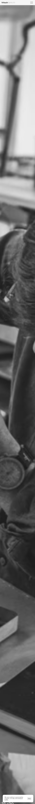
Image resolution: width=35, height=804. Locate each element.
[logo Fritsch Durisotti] (9, 2)
